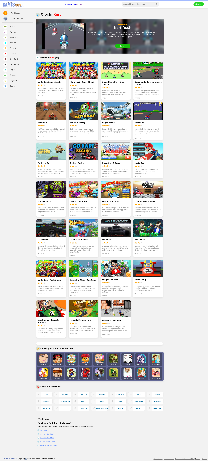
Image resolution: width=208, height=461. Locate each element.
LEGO (85, 364)
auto (139, 394)
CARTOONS (71, 364)
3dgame (120, 408)
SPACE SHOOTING (141, 364)
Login (199, 4)
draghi (138, 408)
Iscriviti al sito (169, 459)
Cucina (12, 54)
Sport (12, 86)
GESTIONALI (156, 364)
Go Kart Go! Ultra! (47, 434)
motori (65, 394)
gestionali (157, 408)
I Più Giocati (14, 13)
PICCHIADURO (57, 364)
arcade (157, 394)
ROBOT (85, 378)
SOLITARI (128, 364)
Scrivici (204, 459)
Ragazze (13, 81)
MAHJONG (43, 378)
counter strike (102, 408)
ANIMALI (141, 378)
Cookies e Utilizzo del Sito (184, 459)
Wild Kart (44, 430)
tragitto (83, 408)
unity (83, 401)
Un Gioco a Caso (16, 18)
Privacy (197, 459)
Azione (12, 32)
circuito (83, 394)
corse (46, 394)
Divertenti (13, 59)
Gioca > (122, 46)
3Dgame (102, 394)
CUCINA (99, 364)
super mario (120, 394)
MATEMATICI (128, 378)
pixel (102, 401)
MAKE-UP (43, 364)
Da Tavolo (14, 64)
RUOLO (100, 378)
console (46, 401)
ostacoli (46, 408)
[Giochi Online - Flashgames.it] (12, 7)
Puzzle (12, 75)
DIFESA (114, 378)
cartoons (139, 401)
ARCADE (71, 378)
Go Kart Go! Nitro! (47, 438)
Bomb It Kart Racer (47, 442)
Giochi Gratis (70, 4)
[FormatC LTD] (23, 459)
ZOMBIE (113, 364)
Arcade (12, 43)
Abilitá (12, 27)
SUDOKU (57, 378)
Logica (12, 70)
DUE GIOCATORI (156, 378)
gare (120, 401)
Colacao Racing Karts (48, 445)
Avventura (14, 37)
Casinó (12, 48)
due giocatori (64, 401)
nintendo (157, 401)
